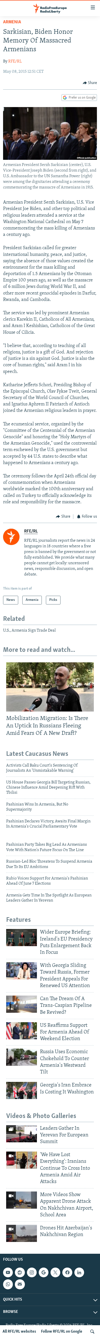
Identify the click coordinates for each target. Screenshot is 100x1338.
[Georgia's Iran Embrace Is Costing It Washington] (21, 1090)
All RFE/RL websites (19, 1332)
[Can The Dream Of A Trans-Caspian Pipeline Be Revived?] (21, 1004)
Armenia (12, 22)
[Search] (92, 1331)
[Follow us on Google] (43, 1273)
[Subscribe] (20, 1284)
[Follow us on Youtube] (8, 1273)
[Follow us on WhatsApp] (8, 1284)
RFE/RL (15, 61)
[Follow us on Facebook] (67, 1273)
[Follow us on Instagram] (32, 1273)
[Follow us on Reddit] (20, 1273)
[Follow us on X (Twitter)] (55, 1273)
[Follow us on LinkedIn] (79, 1273)
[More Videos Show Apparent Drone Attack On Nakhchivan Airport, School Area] (21, 1200)
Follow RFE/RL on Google (61, 1332)
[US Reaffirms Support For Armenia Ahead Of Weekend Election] (21, 1030)
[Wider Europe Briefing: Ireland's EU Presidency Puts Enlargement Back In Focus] (21, 937)
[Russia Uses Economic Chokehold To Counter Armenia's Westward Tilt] (21, 1057)
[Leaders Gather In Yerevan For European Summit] (21, 1133)
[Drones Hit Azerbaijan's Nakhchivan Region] (21, 1233)
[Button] (90, 83)
